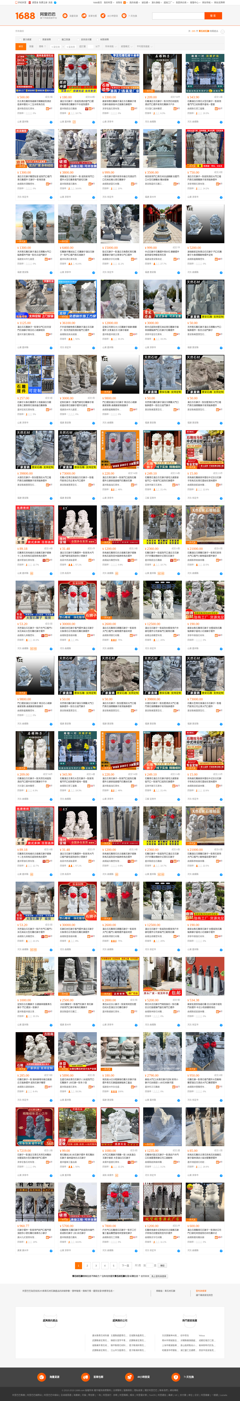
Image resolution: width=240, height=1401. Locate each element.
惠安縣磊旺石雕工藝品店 (154, 184)
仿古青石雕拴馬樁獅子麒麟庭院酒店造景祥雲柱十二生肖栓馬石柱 (34, 103)
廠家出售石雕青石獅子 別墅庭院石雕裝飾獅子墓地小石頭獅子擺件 (204, 629)
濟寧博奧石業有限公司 (197, 184)
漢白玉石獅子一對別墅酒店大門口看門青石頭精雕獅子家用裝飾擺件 (204, 404)
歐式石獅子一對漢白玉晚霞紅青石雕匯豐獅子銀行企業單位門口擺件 (119, 253)
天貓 (84, 1395)
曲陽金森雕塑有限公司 (154, 635)
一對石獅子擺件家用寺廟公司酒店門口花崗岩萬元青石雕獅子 (119, 178)
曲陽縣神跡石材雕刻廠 (154, 1011)
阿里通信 (162, 1395)
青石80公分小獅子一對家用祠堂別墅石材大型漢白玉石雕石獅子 (119, 1006)
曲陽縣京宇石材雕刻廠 (112, 259)
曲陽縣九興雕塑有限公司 (27, 635)
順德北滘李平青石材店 (121, 1340)
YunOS (152, 1395)
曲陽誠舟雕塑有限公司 (112, 560)
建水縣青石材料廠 (100, 1335)
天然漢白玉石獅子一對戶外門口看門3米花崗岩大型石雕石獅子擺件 (34, 629)
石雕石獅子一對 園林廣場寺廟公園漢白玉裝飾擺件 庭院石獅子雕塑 (34, 1081)
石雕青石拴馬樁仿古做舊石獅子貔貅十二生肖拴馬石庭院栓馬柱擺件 (34, 554)
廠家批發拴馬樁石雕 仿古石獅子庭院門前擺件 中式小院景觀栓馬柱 (204, 1006)
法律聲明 (117, 1390)
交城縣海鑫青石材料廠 (139, 1335)
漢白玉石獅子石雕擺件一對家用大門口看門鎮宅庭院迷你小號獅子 (77, 554)
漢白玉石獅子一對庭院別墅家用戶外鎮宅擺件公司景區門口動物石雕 (162, 629)
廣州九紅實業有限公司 (27, 1237)
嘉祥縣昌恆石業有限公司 (27, 108)
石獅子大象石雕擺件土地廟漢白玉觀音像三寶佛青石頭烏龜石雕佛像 (34, 404)
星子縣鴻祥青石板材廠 (139, 1345)
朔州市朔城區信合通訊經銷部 (175, 1340)
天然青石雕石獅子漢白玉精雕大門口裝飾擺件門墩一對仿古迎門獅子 (34, 253)
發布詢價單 (201, 1291)
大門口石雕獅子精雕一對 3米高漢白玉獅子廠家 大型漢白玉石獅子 (119, 1156)
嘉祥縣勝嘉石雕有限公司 (69, 184)
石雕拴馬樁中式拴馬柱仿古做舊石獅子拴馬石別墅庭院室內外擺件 (162, 1231)
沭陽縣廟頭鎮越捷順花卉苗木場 (195, 1340)
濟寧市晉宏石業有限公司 (154, 334)
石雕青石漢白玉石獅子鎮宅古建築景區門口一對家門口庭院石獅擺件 (162, 479)
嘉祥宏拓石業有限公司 (27, 409)
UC (176, 1395)
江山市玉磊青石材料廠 (121, 1350)
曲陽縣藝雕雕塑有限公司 (197, 259)
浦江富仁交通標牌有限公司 (193, 1350)
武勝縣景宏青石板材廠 (102, 1340)
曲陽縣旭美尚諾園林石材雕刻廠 (69, 334)
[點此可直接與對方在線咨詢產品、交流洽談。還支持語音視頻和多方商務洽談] (51, 122)
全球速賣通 (66, 1395)
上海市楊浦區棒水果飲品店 (174, 1345)
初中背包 (184, 1335)
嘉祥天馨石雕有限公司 (27, 334)
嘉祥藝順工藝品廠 (68, 1162)
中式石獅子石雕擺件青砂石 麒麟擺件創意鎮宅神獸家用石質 (162, 253)
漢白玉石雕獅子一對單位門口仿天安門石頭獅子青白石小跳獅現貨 (34, 328)
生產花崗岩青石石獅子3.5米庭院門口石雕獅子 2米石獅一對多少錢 (77, 1081)
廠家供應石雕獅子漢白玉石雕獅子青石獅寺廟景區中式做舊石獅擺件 (119, 103)
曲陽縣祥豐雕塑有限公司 (197, 1087)
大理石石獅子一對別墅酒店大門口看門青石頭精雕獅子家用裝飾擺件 (34, 479)
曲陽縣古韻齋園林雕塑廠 (27, 1087)
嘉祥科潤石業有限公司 (69, 259)
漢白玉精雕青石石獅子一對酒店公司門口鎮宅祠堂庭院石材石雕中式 (204, 1231)
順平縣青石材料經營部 (121, 1345)
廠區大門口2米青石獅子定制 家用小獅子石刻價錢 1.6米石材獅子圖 (161, 1081)
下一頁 (125, 1265)
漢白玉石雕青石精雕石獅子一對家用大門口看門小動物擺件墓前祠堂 (119, 629)
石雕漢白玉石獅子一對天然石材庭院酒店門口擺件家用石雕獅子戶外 (162, 103)
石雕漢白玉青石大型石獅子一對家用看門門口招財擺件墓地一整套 (204, 103)
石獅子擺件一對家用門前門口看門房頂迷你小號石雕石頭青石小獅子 (34, 1231)
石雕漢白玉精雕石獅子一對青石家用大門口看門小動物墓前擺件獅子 (204, 554)
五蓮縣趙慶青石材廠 (120, 1335)
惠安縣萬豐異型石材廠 (197, 334)
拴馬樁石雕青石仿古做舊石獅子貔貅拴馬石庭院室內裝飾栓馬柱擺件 (119, 554)
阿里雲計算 (141, 1395)
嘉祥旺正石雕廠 (152, 1087)
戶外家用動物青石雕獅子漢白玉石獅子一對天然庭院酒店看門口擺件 (77, 328)
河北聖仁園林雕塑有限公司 (154, 108)
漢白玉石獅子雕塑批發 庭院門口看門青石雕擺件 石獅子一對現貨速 (34, 178)
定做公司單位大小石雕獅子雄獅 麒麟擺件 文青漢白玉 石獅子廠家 (119, 328)
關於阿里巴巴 (151, 1390)
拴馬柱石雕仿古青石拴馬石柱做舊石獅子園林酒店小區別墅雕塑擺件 (204, 1156)
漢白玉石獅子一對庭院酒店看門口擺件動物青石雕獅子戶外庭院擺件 (77, 103)
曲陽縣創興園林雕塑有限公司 (154, 1162)
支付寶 (183, 1395)
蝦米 (132, 1395)
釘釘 (197, 1395)
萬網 (170, 1395)
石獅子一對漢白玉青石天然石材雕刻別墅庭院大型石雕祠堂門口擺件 (34, 1156)
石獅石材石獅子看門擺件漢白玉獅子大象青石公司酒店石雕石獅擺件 (77, 629)
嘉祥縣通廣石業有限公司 (112, 1011)
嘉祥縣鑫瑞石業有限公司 (112, 485)
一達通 (215, 1395)
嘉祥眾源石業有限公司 (27, 560)
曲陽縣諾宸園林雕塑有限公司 (197, 1011)
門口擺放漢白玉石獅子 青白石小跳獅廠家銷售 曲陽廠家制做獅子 (119, 404)
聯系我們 (163, 1390)
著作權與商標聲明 (102, 1390)
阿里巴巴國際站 (34, 1395)
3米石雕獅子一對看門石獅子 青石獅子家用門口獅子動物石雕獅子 (76, 1006)
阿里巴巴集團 (18, 1395)
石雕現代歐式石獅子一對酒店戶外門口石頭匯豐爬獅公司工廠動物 (162, 1156)
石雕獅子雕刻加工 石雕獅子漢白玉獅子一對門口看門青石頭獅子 (77, 253)
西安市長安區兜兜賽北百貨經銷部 (215, 1350)
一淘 (99, 1395)
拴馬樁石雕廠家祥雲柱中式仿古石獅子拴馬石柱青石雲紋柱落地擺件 (204, 479)
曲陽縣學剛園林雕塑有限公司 (197, 560)
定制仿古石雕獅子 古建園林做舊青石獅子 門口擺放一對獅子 (34, 1006)
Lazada (223, 1395)
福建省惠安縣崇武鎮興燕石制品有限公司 (154, 259)
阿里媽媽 (123, 1395)
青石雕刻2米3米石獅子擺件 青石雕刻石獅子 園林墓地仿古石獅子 (77, 1156)
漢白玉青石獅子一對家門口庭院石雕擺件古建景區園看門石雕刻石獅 (119, 479)
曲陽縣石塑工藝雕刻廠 (197, 108)
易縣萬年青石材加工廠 (102, 1345)
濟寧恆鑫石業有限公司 (112, 108)
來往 (190, 1395)
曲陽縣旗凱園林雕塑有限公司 (197, 485)
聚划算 (91, 1395)
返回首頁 (145, 1276)
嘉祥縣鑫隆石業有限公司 (69, 1087)
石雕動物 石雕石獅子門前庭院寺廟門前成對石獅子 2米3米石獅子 (77, 1231)
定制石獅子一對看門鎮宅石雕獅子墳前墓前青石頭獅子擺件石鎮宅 (77, 404)
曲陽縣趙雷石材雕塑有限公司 (112, 184)
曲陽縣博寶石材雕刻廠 (112, 635)
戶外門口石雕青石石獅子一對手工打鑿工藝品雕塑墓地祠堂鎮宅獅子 (119, 1231)
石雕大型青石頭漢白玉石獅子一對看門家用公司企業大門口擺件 (77, 479)
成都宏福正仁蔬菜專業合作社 (212, 1340)
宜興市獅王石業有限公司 (154, 485)
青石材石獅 (170, 1291)
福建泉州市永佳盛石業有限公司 (112, 1087)
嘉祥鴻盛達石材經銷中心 (197, 1162)
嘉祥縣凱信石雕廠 (68, 108)
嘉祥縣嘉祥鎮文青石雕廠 (112, 334)
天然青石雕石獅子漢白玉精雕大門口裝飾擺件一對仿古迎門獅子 (204, 328)
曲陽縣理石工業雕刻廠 (112, 1237)
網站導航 (174, 1390)
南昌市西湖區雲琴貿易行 (69, 560)
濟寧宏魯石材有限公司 (27, 1162)
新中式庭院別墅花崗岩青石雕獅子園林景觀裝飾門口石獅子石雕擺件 (162, 328)
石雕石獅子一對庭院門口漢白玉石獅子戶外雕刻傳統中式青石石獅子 (162, 554)
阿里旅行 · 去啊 (110, 1395)
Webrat (202, 1335)
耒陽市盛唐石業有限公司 (112, 1162)
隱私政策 (138, 1390)
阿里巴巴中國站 (51, 1395)
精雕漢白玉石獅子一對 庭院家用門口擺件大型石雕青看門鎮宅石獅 (77, 178)
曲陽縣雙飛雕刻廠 (195, 1237)
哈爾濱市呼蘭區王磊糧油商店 (175, 1350)
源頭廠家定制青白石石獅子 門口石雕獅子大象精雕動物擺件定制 (204, 253)
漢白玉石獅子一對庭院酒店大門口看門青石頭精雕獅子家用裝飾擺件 (204, 178)
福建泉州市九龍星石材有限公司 (27, 259)
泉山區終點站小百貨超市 (192, 1345)
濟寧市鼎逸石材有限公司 (197, 635)
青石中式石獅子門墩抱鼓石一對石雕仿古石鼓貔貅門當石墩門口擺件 (162, 1006)
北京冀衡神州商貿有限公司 (174, 1335)
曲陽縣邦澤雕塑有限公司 (27, 184)
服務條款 (128, 1390)
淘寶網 (76, 1395)
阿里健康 (205, 1395)
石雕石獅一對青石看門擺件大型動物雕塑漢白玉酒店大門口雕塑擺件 (204, 1081)
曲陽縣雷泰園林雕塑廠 (69, 635)
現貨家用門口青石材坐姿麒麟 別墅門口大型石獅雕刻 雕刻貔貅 (162, 178)
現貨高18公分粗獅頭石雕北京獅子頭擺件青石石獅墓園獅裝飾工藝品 (119, 1081)
